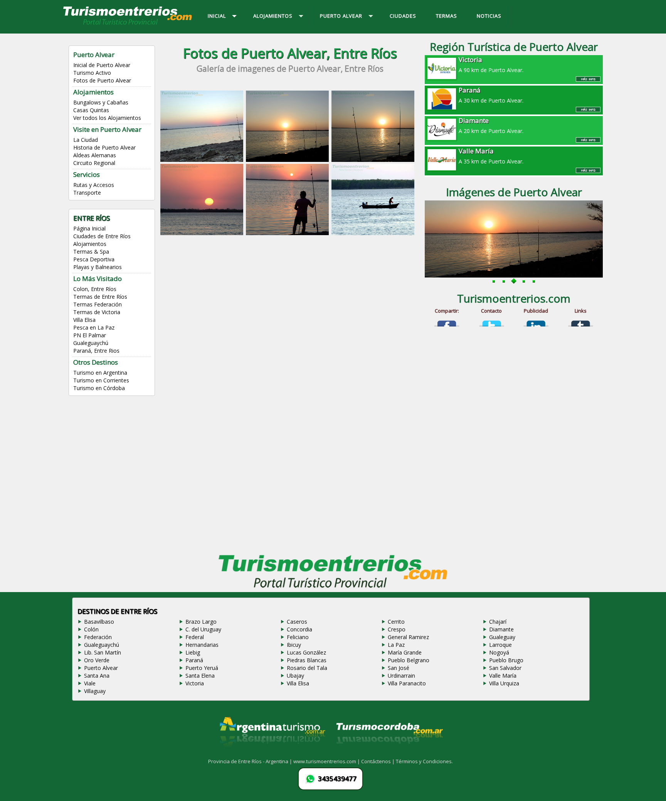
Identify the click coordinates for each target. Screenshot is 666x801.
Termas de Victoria (96, 312)
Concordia (299, 629)
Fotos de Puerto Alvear (102, 80)
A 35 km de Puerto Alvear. (491, 155)
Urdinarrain (401, 675)
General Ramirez (408, 637)
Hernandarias (202, 644)
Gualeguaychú (90, 343)
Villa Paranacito (407, 683)
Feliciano (298, 637)
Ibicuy (294, 644)
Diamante (501, 629)
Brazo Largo (201, 621)
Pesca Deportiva (93, 259)
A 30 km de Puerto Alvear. (491, 95)
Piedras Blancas (306, 660)
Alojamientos (89, 243)
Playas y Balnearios (97, 267)
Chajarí (497, 621)
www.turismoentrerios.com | (327, 761)
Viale (90, 683)
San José (398, 667)
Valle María (502, 675)
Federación (98, 637)
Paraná (194, 660)
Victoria (194, 683)
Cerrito (396, 621)
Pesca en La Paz (93, 327)
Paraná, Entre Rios (96, 350)
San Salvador (505, 667)
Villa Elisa (84, 319)
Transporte (87, 192)
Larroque (500, 644)
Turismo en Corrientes (101, 380)
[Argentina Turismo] (272, 753)
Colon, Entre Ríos (94, 289)
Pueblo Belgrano (408, 660)
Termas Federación (97, 304)
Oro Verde (96, 660)
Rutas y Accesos (93, 184)
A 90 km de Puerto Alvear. (491, 64)
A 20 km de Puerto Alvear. (491, 125)
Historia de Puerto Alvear (104, 147)
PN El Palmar (89, 335)
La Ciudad (85, 139)
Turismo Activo (92, 72)
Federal (194, 637)
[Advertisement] (289, 299)
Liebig (192, 652)
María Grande (405, 652)
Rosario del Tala (307, 667)
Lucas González (306, 652)
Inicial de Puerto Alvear (101, 65)
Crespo (396, 629)
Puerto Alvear (101, 667)
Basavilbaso (99, 621)
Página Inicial (89, 228)
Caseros (297, 621)
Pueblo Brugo (506, 660)
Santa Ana (96, 675)
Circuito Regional (94, 163)
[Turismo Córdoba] (389, 753)
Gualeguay (502, 637)
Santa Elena (200, 675)
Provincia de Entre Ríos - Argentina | (250, 761)
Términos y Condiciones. (424, 761)
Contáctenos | (378, 761)
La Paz (396, 644)
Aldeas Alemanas (94, 155)
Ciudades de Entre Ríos (102, 236)
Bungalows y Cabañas (100, 102)
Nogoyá (499, 652)
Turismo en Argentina (100, 372)
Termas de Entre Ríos (100, 296)
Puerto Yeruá (201, 667)
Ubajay (295, 675)
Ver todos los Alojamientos (107, 117)
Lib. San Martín (102, 652)
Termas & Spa (91, 251)
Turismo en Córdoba (99, 388)
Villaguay (95, 691)
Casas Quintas (91, 110)
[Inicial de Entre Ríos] (128, 24)
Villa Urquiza (504, 683)
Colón (91, 629)
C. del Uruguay (203, 629)
